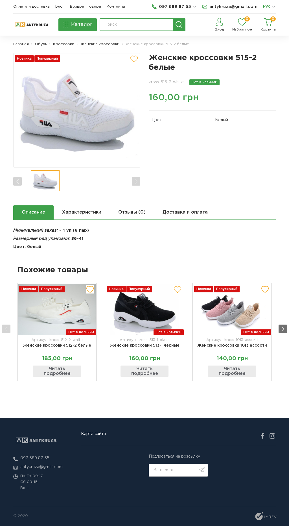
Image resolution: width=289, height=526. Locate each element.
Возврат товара (85, 6)
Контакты (116, 6)
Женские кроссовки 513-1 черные (144, 345)
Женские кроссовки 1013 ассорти (232, 345)
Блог (59, 6)
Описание (33, 212)
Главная (21, 44)
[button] (283, 329)
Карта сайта (93, 434)
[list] (273, 7)
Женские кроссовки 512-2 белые (57, 345)
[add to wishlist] (134, 59)
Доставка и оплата (185, 212)
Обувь (41, 44)
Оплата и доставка (31, 6)
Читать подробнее (57, 371)
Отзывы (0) (132, 212)
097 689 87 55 (34, 458)
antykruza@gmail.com (41, 467)
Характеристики (81, 212)
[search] (179, 24)
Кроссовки (63, 44)
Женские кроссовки (99, 44)
